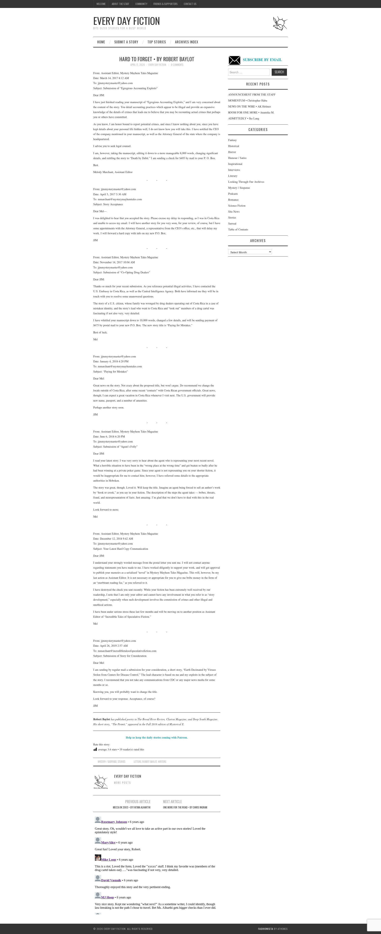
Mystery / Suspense (107, 762)
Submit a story (126, 41)
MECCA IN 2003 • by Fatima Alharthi (131, 807)
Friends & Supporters (165, 4)
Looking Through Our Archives (246, 182)
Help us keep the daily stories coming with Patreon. (157, 737)
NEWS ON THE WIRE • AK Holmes (249, 106)
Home (101, 41)
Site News (234, 211)
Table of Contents (238, 229)
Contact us (190, 4)
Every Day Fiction (126, 21)
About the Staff (120, 4)
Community (141, 4)
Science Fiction (236, 205)
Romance (233, 199)
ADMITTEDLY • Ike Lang (243, 118)
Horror (232, 152)
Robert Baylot (149, 762)
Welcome (101, 4)
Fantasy (232, 140)
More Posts (122, 783)
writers (162, 762)
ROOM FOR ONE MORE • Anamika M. (251, 112)
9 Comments (177, 65)
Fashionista (265, 929)
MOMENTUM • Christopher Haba (247, 100)
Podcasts (233, 194)
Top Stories (156, 41)
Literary (232, 176)
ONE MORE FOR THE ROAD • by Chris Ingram (185, 807)
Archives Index (186, 41)
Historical (233, 146)
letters (137, 762)
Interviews (234, 170)
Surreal (232, 223)
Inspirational (235, 164)
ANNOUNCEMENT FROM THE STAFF (251, 94)
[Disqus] (156, 864)
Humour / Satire (237, 158)
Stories (121, 762)
